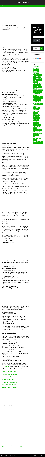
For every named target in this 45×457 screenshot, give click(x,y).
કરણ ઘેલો (35, 71)
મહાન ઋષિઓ (36, 108)
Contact (30, 455)
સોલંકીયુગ (36, 135)
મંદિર (35, 106)
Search (41, 48)
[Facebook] (33, 58)
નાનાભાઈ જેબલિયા (37, 92)
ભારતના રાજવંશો (37, 100)
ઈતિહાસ (35, 70)
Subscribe (36, 40)
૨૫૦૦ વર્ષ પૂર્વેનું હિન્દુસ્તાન (37, 142)
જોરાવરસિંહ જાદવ (37, 83)
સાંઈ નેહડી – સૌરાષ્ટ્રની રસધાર (8, 377)
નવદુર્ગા (40, 90)
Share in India (22, 2)
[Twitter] (38, 58)
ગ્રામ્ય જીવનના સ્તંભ (37, 80)
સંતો (34, 128)
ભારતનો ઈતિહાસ (37, 101)
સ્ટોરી (35, 140)
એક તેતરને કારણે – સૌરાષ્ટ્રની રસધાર (9, 372)
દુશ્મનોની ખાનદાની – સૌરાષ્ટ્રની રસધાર (9, 382)
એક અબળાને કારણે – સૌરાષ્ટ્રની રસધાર (9, 387)
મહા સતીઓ (35, 111)
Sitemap (34, 455)
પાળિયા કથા (18, 28)
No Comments (6, 29)
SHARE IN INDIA (5, 366)
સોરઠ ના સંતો (36, 131)
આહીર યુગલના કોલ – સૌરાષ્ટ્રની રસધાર (9, 374)
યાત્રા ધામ (35, 113)
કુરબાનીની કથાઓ (37, 75)
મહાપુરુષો (35, 109)
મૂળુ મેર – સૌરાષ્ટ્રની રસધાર (14, 445)
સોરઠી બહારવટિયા (37, 133)
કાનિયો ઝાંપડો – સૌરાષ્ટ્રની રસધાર (5, 446)
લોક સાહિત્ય (36, 118)
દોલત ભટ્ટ (36, 88)
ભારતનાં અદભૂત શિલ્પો (37, 97)
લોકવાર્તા (35, 116)
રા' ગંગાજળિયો (36, 114)
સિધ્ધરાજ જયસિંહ (37, 130)
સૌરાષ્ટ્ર (35, 136)
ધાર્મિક (35, 90)
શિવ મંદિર (35, 123)
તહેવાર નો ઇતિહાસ (37, 87)
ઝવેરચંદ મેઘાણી (37, 85)
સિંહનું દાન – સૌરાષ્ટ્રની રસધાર (8, 379)
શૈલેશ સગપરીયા (36, 125)
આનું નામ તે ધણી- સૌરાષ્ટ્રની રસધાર (9, 385)
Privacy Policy (40, 455)
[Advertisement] (22, 15)
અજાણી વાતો (36, 66)
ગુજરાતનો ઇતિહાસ (37, 78)
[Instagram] (35, 58)
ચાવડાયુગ (35, 82)
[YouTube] (40, 58)
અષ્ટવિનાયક (36, 68)
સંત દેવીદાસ (36, 126)
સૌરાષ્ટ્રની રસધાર (24, 28)
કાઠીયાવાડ (36, 73)
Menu (2, 6)
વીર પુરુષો (35, 120)
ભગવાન (35, 95)
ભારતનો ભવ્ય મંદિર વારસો (36, 104)
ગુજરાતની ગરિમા (37, 76)
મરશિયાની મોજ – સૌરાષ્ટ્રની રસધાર (23, 446)
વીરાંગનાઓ (36, 121)
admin (4, 28)
